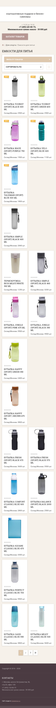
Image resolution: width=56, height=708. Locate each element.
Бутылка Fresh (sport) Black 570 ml (40, 460)
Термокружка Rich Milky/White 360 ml (14, 283)
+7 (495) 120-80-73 (9, 688)
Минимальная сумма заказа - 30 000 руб (27, 29)
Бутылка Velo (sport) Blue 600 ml (40, 151)
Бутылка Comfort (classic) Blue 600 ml (14, 504)
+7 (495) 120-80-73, (27, 27)
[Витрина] (49, 67)
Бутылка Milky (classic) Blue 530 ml (40, 637)
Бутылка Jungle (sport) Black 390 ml (40, 327)
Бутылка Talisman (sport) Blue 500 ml (13, 195)
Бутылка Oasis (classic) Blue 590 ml (14, 637)
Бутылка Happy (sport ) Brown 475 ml (14, 416)
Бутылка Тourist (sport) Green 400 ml (40, 107)
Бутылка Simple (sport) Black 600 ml (14, 239)
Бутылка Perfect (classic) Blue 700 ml (14, 593)
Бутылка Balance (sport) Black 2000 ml (41, 504)
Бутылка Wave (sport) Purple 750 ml (14, 151)
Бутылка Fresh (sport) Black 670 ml (13, 460)
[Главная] (3, 45)
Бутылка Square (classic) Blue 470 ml (14, 548)
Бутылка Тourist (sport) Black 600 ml (14, 107)
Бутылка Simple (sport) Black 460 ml (40, 283)
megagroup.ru (16, 701)
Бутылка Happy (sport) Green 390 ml (13, 372)
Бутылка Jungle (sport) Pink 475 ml (14, 326)
